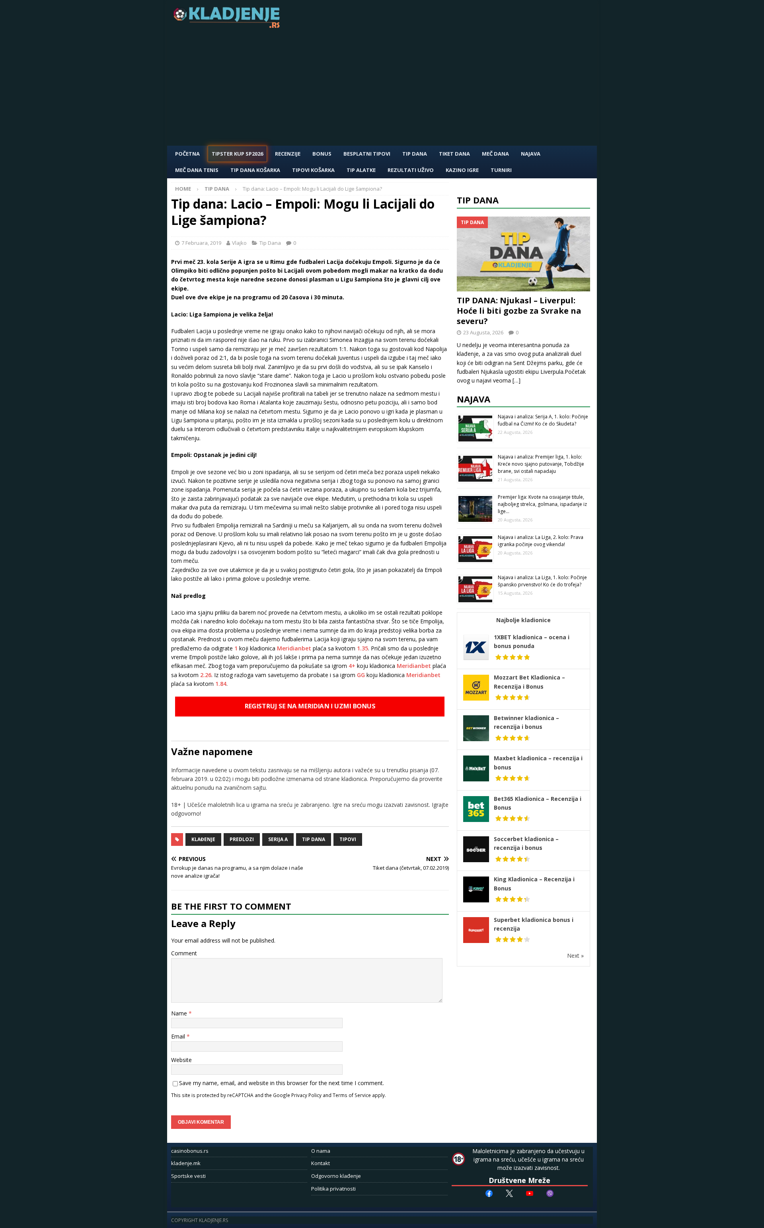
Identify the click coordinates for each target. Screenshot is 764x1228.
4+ (352, 666)
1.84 (220, 683)
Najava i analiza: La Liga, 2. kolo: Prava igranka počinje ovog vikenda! (540, 541)
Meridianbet (294, 648)
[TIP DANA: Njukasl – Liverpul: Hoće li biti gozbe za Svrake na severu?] (524, 254)
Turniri (501, 170)
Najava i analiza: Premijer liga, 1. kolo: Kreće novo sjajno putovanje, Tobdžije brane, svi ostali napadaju (541, 463)
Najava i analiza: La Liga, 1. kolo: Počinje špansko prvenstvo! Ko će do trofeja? (542, 581)
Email (179, 1036)
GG (360, 675)
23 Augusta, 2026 (483, 332)
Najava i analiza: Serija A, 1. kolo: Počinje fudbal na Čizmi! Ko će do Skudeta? (543, 420)
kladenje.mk (186, 1163)
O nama (320, 1150)
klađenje (203, 839)
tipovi (347, 839)
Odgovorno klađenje (336, 1175)
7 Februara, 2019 (201, 242)
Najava (530, 153)
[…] (516, 380)
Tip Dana (414, 153)
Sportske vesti (188, 1175)
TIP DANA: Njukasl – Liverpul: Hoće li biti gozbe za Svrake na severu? (519, 310)
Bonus (321, 153)
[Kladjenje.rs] (228, 25)
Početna (187, 153)
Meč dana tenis (196, 170)
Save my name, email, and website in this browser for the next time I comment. (281, 1083)
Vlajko (239, 242)
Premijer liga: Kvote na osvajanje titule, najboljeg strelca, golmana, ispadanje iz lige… (542, 504)
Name (180, 1013)
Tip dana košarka (255, 170)
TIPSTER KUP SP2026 (237, 153)
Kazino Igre (462, 170)
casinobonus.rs (190, 1150)
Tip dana (313, 839)
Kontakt (320, 1163)
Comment (184, 953)
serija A (278, 839)
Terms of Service (352, 1095)
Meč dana (495, 153)
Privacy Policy (306, 1095)
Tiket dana (454, 153)
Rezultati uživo (411, 170)
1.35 (362, 648)
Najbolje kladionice (523, 620)
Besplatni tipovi (366, 153)
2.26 (205, 675)
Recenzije (287, 153)
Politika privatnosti (333, 1188)
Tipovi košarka (313, 170)
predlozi (242, 839)
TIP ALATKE (361, 170)
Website (181, 1060)
